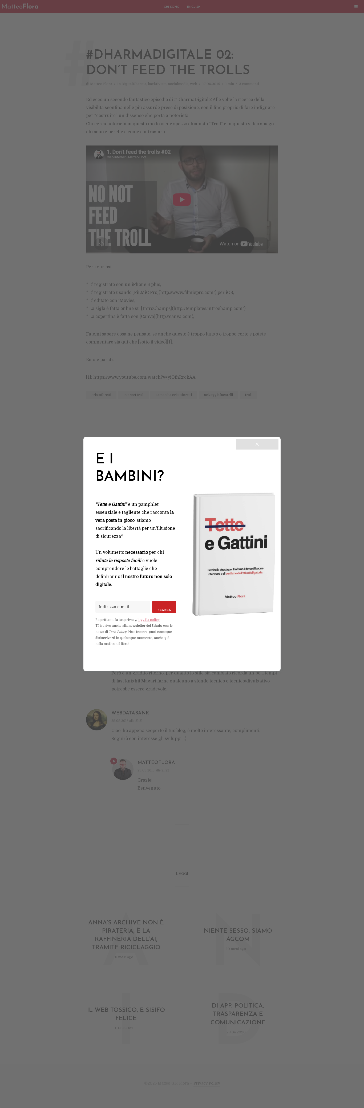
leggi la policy (149, 620)
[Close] (257, 444)
